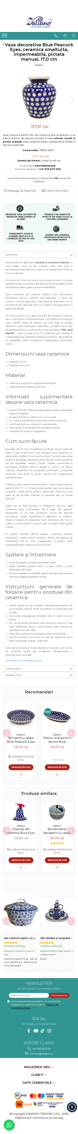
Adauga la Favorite (21, 190)
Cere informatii (57, 190)
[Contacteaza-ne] (56, 35)
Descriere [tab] (11, 254)
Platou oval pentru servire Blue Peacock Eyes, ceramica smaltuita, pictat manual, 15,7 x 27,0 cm (57, 740)
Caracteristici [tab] (13, 668)
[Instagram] (49, 1031)
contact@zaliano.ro (41, 1053)
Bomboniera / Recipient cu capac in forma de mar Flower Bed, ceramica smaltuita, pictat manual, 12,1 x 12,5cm (57, 831)
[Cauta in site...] (74, 35)
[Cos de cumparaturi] (65, 35)
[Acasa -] (39, 23)
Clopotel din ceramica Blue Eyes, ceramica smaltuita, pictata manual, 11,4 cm (21, 831)
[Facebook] (29, 1031)
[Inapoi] (2, 44)
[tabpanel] (39, 96)
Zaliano (39, 65)
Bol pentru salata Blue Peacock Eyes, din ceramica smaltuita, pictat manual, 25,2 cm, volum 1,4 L (21, 740)
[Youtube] (35, 1031)
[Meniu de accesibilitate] (72, 1107)
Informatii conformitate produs (23, 660)
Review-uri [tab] (14, 675)
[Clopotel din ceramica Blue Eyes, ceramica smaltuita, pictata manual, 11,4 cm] (21, 812)
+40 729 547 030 (41, 1048)
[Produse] (5, 36)
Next (72, 100)
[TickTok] (42, 1031)
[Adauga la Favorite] (21, 775)
